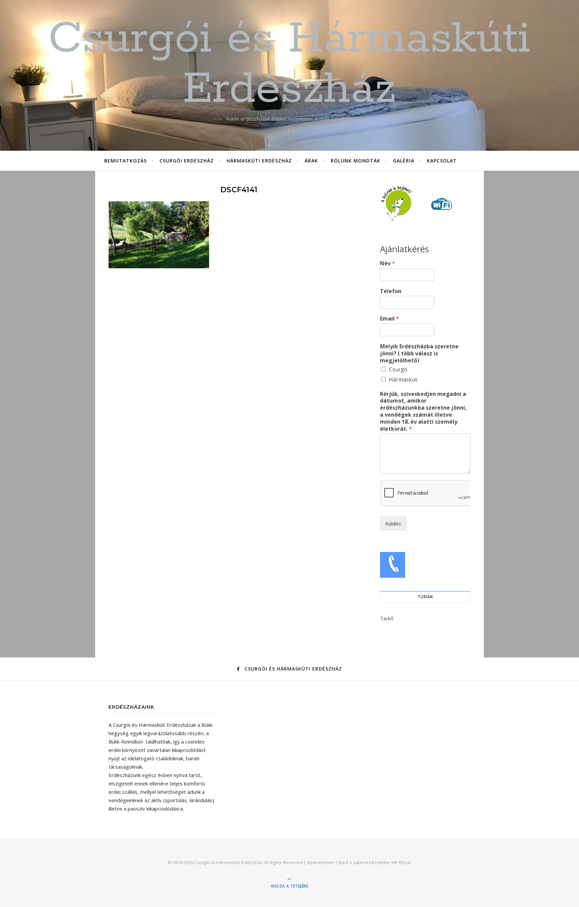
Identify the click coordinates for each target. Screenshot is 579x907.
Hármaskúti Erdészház (259, 160)
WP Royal (400, 862)
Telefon (390, 291)
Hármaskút (403, 379)
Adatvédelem (320, 862)
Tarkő (386, 618)
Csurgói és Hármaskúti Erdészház (289, 64)
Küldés (393, 523)
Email (389, 318)
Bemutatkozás (125, 160)
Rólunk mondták (355, 160)
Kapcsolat (442, 160)
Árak (311, 160)
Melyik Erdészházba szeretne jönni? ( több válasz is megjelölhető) (419, 353)
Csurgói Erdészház (186, 160)
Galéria (403, 160)
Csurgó (398, 369)
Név (387, 263)
